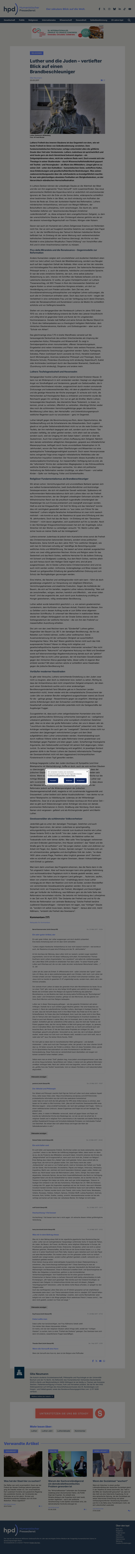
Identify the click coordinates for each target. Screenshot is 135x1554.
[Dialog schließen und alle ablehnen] (87, 771)
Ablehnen (69, 780)
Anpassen (53, 780)
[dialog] (67, 777)
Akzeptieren (81, 780)
